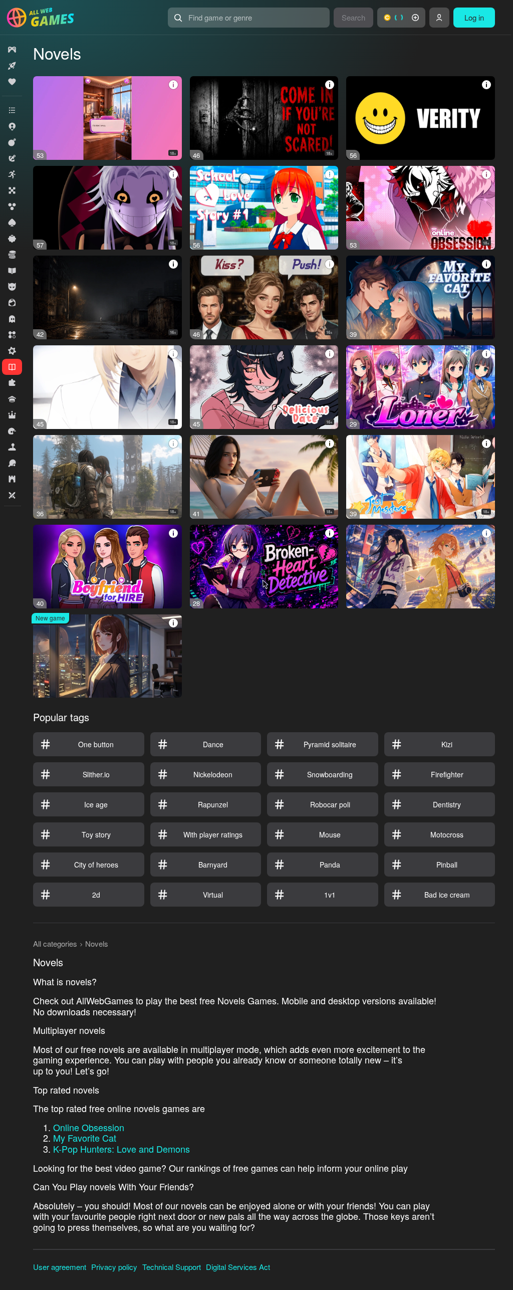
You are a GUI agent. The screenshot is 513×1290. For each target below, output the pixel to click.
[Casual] (12, 239)
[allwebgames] (43, 18)
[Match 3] (12, 335)
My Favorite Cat (84, 1137)
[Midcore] (12, 351)
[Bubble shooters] (12, 206)
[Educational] (12, 271)
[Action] (12, 142)
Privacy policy (114, 1266)
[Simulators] (12, 447)
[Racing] (12, 431)
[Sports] (12, 463)
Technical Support (171, 1266)
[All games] (12, 50)
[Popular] (12, 82)
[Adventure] (12, 158)
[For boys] (12, 287)
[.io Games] (12, 126)
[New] (12, 66)
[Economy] (12, 255)
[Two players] (12, 495)
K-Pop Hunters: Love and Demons (121, 1148)
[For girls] (12, 303)
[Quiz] (12, 399)
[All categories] (12, 110)
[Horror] (12, 319)
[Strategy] (12, 479)
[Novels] (12, 367)
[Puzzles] (12, 383)
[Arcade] (12, 174)
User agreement (59, 1266)
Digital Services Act (238, 1266)
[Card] (12, 222)
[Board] (12, 190)
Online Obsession (88, 1127)
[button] (401, 18)
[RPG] (12, 415)
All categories (55, 943)
